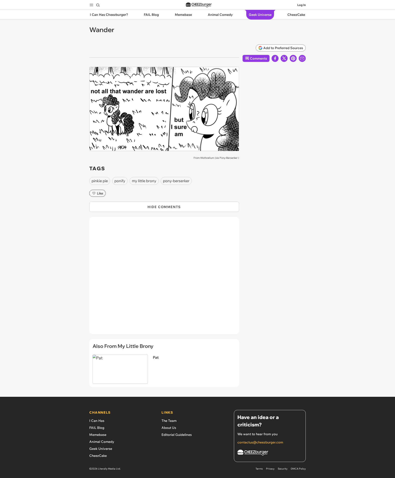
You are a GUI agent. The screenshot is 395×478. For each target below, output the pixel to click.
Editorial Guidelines (176, 435)
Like (100, 193)
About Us (168, 428)
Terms (259, 468)
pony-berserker (176, 180)
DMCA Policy (298, 468)
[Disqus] (164, 277)
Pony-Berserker (229, 157)
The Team (169, 421)
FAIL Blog (96, 428)
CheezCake (98, 456)
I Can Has (96, 421)
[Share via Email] (302, 58)
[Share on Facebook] (275, 58)
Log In (301, 5)
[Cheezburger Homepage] (198, 5)
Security (282, 468)
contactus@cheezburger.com (260, 442)
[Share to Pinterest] (293, 58)
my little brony (144, 180)
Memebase (97, 435)
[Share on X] (284, 58)
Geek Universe (100, 449)
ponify (119, 180)
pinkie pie (100, 180)
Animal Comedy (101, 442)
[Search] (98, 5)
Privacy (270, 468)
